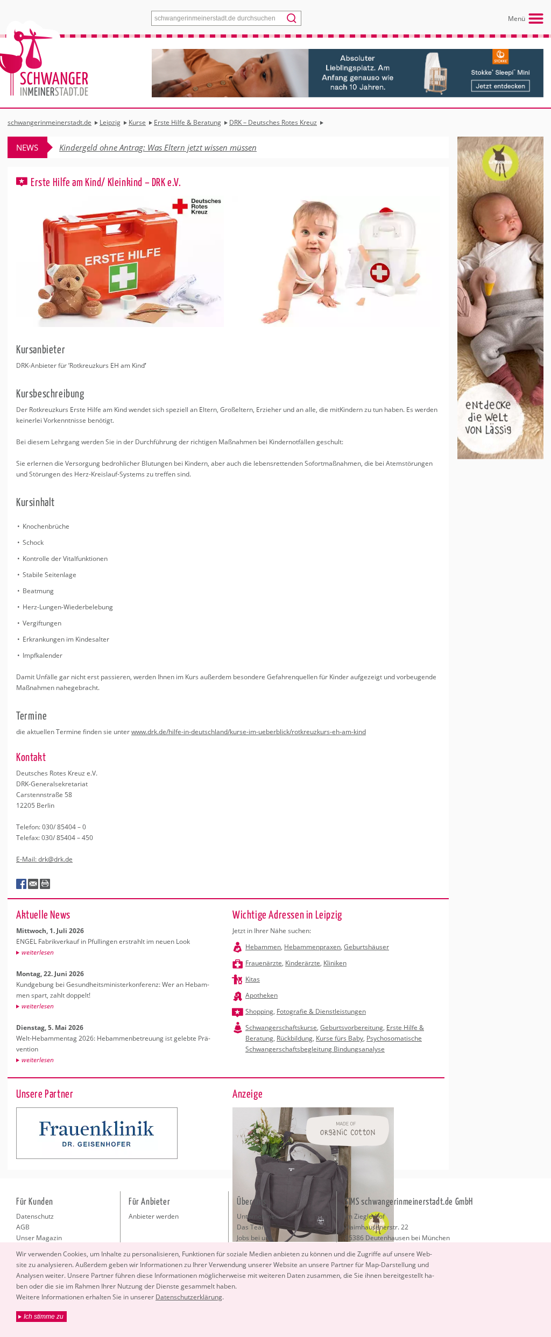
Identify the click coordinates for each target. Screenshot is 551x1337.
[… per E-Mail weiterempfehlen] (33, 884)
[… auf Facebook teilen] (21, 884)
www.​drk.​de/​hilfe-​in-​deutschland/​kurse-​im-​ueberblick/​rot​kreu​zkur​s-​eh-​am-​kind (248, 731)
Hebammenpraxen (312, 946)
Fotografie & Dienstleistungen (321, 1011)
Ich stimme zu (43, 1316)
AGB (23, 1227)
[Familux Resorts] (97, 1133)
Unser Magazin (39, 1237)
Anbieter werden (154, 1216)
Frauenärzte (263, 963)
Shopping (259, 1011)
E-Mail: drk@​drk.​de (44, 859)
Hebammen (263, 946)
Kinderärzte (302, 963)
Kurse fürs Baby (339, 1038)
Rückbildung (295, 1038)
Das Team (252, 1227)
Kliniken (335, 963)
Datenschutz (35, 1216)
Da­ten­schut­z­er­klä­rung (189, 1297)
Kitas (252, 979)
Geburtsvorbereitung (351, 1027)
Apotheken (261, 995)
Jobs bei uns (254, 1237)
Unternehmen (258, 1216)
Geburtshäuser (366, 946)
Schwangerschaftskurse (281, 1027)
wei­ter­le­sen (38, 952)
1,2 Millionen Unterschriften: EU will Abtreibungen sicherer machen (179, 147)
